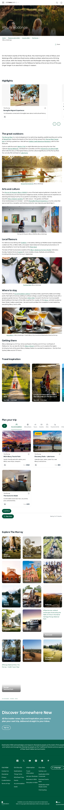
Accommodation (5, 698)
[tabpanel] (32, 18)
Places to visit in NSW (14, 38)
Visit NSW (5, 767)
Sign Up (6, 727)
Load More (6, 511)
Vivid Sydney (43, 790)
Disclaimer (5, 774)
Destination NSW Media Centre (44, 786)
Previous (54, 124)
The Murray (35, 38)
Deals (16, 786)
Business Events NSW (44, 780)
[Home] (10, 2)
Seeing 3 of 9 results (56, 516)
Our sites (42, 767)
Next (58, 124)
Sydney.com (42, 771)
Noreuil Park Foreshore (27, 183)
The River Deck (27, 285)
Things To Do (18, 774)
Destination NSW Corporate (44, 775)
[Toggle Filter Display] (4, 426)
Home (4, 38)
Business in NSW (31, 779)
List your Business (32, 776)
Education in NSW (31, 782)
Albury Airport (29, 346)
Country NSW (26, 38)
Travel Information (30, 772)
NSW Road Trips (19, 777)
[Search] (57, 3)
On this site (18, 767)
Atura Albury (10, 335)
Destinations (18, 771)
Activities (12, 698)
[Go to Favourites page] (61, 2)
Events (16, 698)
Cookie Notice (6, 780)
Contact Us (5, 771)
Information (30, 767)
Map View (9, 516)
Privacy (4, 777)
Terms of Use (6, 783)
